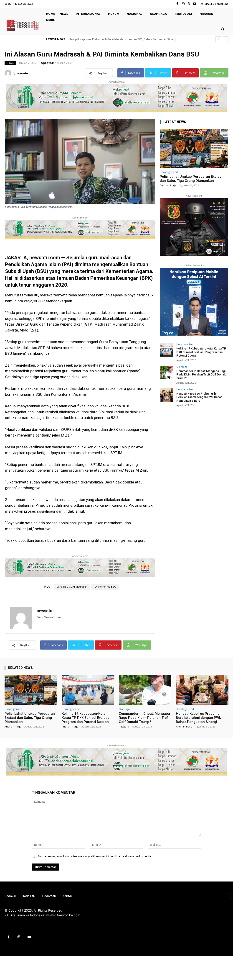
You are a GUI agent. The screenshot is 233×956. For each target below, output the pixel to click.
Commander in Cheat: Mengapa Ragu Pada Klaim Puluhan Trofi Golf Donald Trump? (201, 374)
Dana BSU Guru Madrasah (71, 586)
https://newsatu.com (49, 617)
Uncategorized (169, 172)
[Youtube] (195, 4)
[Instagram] (183, 4)
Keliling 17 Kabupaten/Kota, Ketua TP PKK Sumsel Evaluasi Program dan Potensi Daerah (201, 352)
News (10, 62)
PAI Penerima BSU (105, 586)
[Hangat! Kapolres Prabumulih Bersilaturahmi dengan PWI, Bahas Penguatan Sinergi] (166, 395)
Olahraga (181, 366)
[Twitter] (189, 4)
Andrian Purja (168, 185)
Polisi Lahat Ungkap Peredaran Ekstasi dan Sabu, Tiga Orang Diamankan (191, 179)
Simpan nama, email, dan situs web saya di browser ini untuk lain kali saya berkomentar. (95, 856)
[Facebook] (177, 4)
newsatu (22, 73)
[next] (225, 39)
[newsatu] (9, 73)
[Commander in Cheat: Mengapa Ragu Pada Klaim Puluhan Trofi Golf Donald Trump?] (166, 372)
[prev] (218, 39)
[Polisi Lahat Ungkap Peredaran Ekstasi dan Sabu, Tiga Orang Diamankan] (194, 148)
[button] (222, 29)
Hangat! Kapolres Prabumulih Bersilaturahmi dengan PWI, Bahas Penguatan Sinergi (122, 39)
